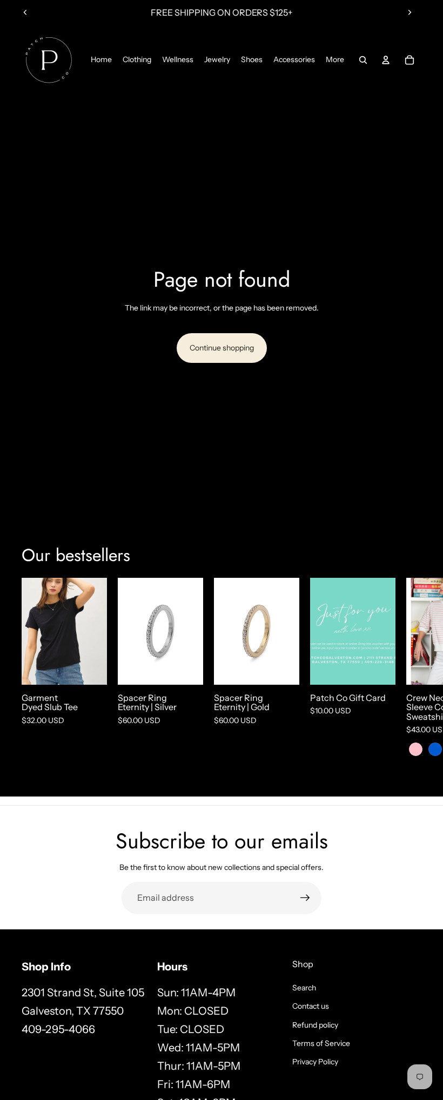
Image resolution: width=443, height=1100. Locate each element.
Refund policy (315, 1025)
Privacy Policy (315, 1062)
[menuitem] (335, 60)
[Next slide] (409, 12)
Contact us (310, 1006)
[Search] (363, 60)
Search (304, 988)
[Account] (386, 60)
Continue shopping (222, 348)
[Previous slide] (25, 12)
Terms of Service (321, 1043)
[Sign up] (305, 898)
